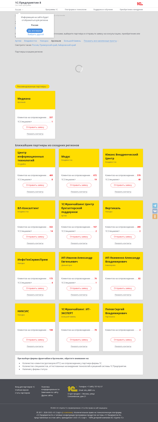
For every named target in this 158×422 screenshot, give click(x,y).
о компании (67, 412)
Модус (65, 156)
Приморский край (48, 45)
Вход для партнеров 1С (25, 387)
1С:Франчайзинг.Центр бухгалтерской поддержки (77, 208)
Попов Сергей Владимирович (116, 311)
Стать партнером (22, 393)
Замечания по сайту (49, 392)
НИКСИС (23, 311)
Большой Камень (72, 40)
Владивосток (30, 40)
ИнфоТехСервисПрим (33, 259)
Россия (35, 45)
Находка (44, 40)
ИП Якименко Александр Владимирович (122, 259)
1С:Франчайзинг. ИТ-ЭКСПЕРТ (75, 311)
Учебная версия (22, 390)
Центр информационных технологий (31, 156)
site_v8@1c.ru (89, 390)
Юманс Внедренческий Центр (121, 156)
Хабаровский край (67, 45)
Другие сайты (47, 395)
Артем (18, 40)
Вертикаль (112, 208)
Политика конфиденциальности (50, 388)
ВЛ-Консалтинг (28, 208)
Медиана (24, 98)
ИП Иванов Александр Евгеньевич (76, 259)
